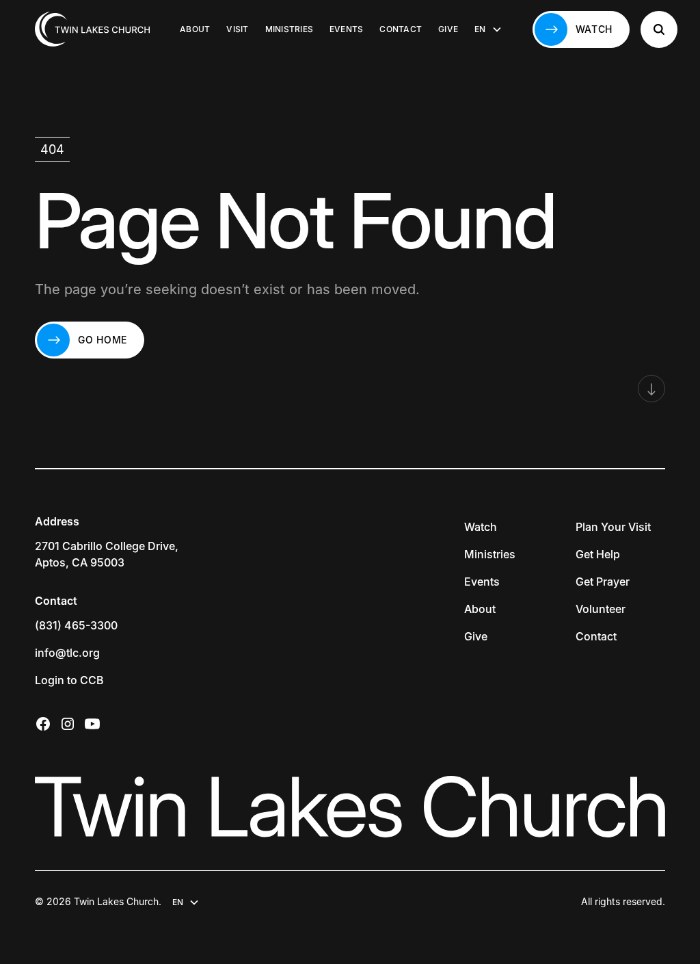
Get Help (598, 554)
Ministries (289, 29)
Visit (237, 29)
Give (448, 29)
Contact (400, 29)
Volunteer (600, 609)
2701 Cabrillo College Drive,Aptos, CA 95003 (106, 554)
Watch (480, 527)
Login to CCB (69, 680)
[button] (488, 29)
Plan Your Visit (613, 527)
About (195, 29)
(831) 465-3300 (76, 625)
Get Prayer (603, 581)
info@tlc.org (67, 653)
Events (346, 29)
